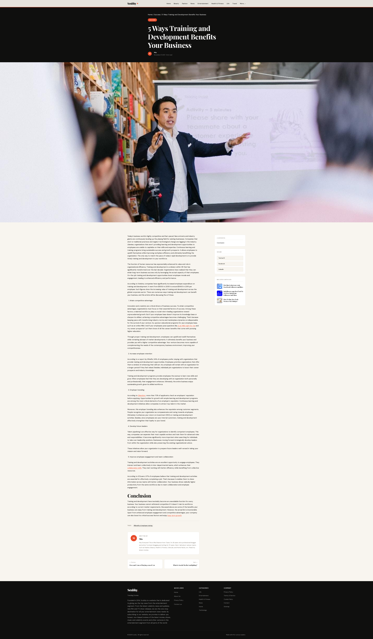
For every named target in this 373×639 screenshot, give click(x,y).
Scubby (131, 3)
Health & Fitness (217, 4)
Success (157, 15)
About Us (177, 596)
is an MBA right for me (186, 326)
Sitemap (226, 607)
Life (228, 4)
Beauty (176, 4)
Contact (227, 603)
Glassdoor (142, 395)
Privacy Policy (178, 600)
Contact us (178, 604)
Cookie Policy (228, 599)
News (193, 4)
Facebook (222, 264)
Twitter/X (222, 258)
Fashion (184, 4)
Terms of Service (229, 596)
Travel (234, 4)
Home (169, 4)
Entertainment (203, 4)
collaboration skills (134, 468)
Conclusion (220, 243)
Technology (203, 610)
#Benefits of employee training (143, 525)
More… (242, 4)
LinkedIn (221, 269)
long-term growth (174, 515)
